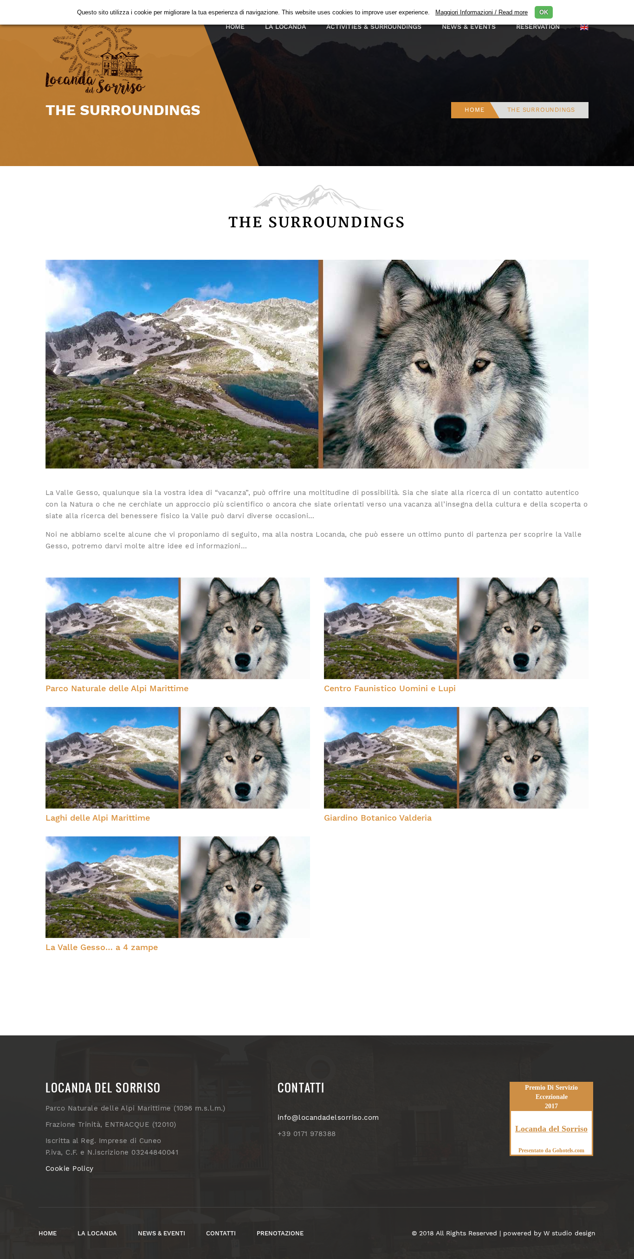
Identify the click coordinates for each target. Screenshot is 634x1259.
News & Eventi (161, 1233)
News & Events (469, 26)
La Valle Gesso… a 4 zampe (101, 947)
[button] (584, 26)
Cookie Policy (69, 1168)
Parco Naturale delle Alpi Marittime (116, 688)
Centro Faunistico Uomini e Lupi (390, 688)
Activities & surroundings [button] (373, 26)
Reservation (538, 26)
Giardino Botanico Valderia (378, 817)
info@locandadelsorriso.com (328, 1117)
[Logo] (98, 48)
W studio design (569, 1233)
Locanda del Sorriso (551, 1128)
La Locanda (97, 1233)
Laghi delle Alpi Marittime (97, 817)
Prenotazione (280, 1233)
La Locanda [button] (285, 26)
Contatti (221, 1233)
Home (235, 26)
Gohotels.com (567, 1150)
